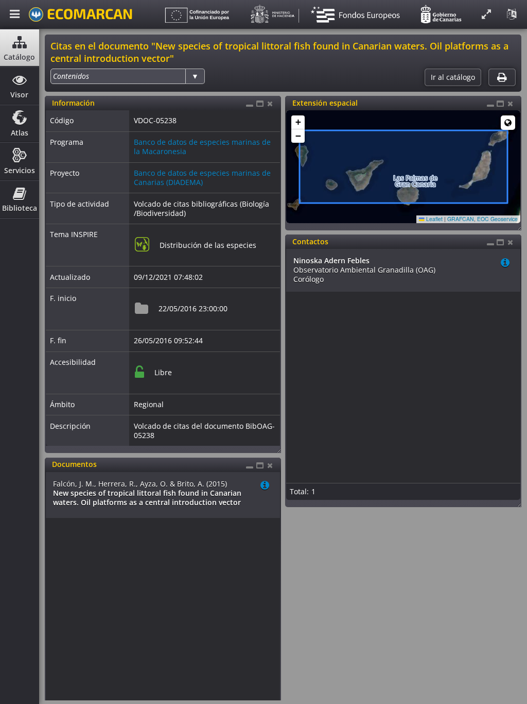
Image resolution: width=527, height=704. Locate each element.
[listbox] (127, 76)
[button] (298, 122)
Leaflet (434, 219)
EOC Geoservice (497, 219)
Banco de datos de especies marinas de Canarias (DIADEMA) (202, 177)
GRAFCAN (460, 219)
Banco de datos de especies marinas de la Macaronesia (202, 146)
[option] (71, 76)
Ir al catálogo (453, 77)
